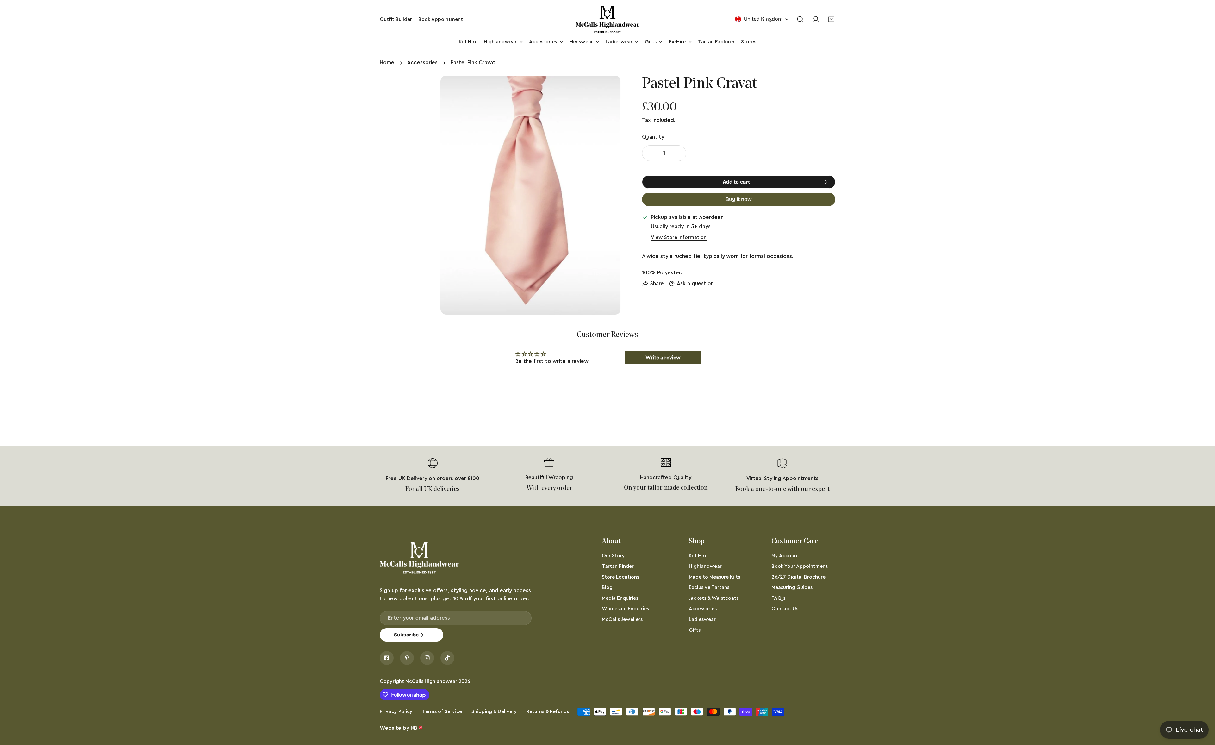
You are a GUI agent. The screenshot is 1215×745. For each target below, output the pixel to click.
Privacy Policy (396, 711)
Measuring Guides (792, 587)
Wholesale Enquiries (625, 608)
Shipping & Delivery (494, 711)
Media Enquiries (620, 598)
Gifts (695, 630)
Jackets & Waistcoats (713, 598)
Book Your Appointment (799, 566)
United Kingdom (763, 19)
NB (414, 728)
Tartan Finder (618, 566)
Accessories (422, 62)
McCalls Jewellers (622, 619)
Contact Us (784, 608)
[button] (831, 19)
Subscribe (406, 635)
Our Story (613, 555)
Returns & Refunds (547, 711)
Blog (607, 587)
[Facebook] (387, 658)
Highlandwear (705, 566)
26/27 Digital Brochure (798, 576)
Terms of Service (442, 711)
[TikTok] (447, 658)
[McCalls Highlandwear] (607, 19)
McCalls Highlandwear (431, 681)
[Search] (800, 19)
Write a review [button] (663, 357)
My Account (785, 555)
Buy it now (739, 199)
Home (387, 62)
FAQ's (778, 598)
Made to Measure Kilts (714, 576)
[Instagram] (427, 658)
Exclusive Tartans (709, 587)
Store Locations (620, 576)
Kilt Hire (698, 555)
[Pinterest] (407, 658)
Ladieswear (702, 619)
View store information (679, 237)
